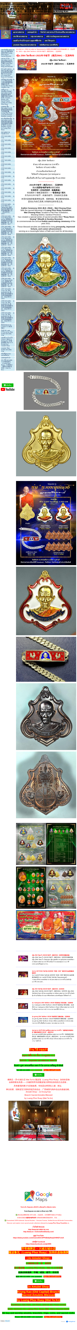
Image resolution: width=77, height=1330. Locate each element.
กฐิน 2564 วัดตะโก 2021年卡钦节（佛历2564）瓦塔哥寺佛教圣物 (50, 955)
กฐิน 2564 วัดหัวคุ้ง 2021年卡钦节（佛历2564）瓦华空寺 (48, 989)
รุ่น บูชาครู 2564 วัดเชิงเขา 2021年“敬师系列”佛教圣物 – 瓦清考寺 (51, 1016)
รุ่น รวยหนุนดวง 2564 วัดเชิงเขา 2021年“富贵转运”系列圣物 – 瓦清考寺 (52, 1002)
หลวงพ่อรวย (19, 49)
